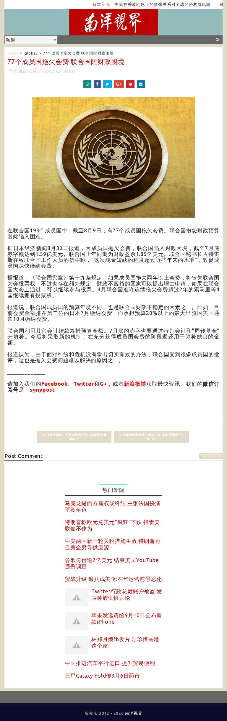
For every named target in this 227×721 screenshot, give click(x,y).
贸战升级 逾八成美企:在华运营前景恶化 (113, 579)
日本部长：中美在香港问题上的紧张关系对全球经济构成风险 (141, 4)
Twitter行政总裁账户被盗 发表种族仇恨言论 (126, 594)
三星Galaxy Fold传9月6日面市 (102, 676)
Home (13, 53)
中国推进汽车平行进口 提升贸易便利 (110, 663)
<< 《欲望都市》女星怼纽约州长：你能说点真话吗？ (74, 437)
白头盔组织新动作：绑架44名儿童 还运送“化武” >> (151, 437)
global (31, 53)
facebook (211, 456)
